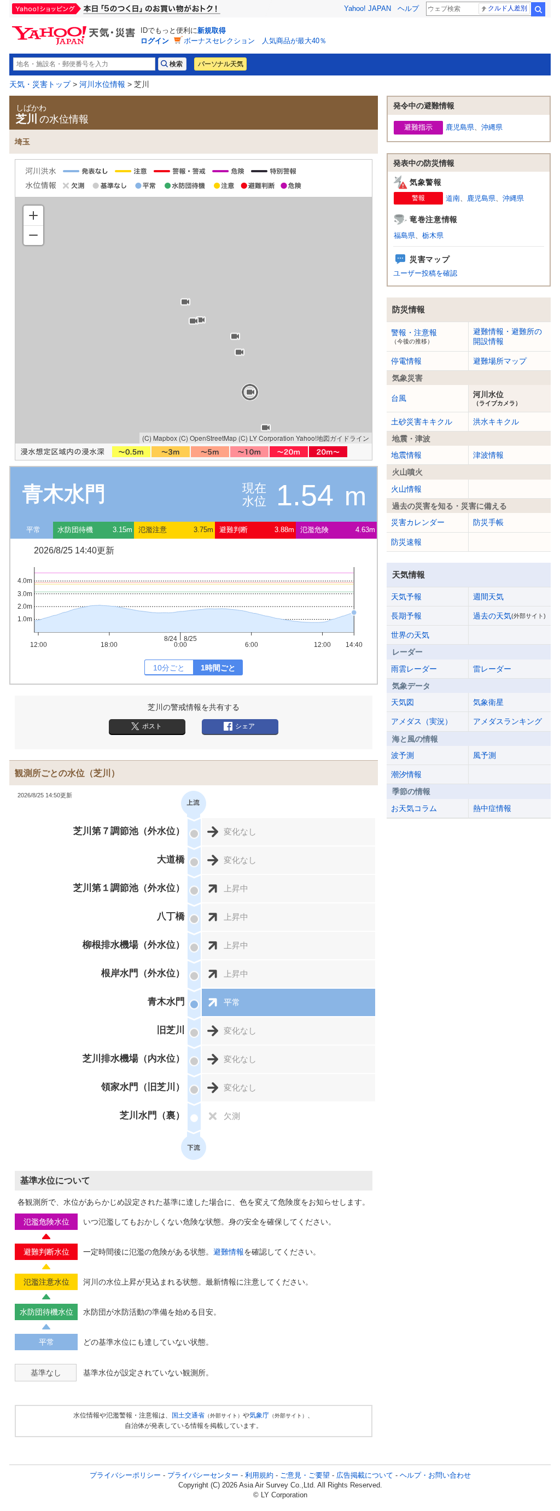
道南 (453, 198)
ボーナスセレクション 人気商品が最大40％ (255, 41)
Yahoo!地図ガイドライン (332, 437)
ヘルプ (408, 8)
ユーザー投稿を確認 (425, 273)
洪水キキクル (496, 421)
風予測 (484, 755)
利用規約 (259, 1475)
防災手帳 (488, 522)
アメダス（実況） (421, 721)
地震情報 (406, 455)
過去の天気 (509, 615)
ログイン (155, 41)
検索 (538, 9)
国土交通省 (188, 1415)
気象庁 (259, 1415)
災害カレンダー (418, 522)
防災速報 (406, 542)
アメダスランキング (507, 721)
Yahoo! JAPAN (367, 8)
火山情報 (406, 489)
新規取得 (211, 30)
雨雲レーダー (414, 668)
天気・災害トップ (40, 84)
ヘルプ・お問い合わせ (435, 1475)
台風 (398, 398)
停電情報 (406, 361)
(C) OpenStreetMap (208, 437)
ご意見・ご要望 (305, 1475)
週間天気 (488, 596)
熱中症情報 (492, 808)
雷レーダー (492, 668)
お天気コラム (414, 808)
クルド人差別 (507, 8)
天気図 (402, 702)
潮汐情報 (406, 774)
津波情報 (488, 455)
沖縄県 (492, 127)
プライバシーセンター (202, 1475)
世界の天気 (410, 635)
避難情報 (228, 1251)
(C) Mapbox (159, 437)
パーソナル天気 (220, 64)
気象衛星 (488, 702)
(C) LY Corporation (266, 437)
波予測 (402, 755)
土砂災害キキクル (421, 421)
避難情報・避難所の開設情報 (507, 336)
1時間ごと (218, 667)
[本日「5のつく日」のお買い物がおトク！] (140, 8)
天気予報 (406, 596)
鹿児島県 (460, 127)
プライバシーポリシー (125, 1475)
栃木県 (433, 235)
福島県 (404, 235)
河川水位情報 (102, 84)
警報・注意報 (414, 336)
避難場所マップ (500, 361)
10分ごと (169, 667)
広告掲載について (364, 1475)
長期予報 (406, 615)
